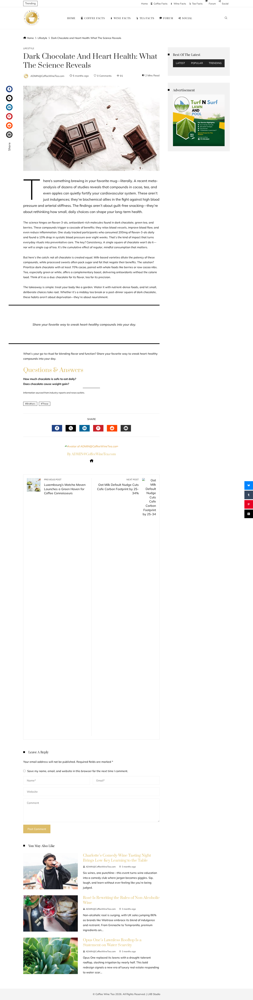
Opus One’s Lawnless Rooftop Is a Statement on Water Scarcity (112, 943)
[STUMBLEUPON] (112, 428)
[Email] (9, 134)
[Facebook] (9, 89)
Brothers (31, 403)
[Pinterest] (9, 116)
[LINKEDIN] (84, 428)
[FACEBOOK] (57, 428)
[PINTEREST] (98, 428)
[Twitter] (9, 98)
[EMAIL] (126, 428)
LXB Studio (154, 994)
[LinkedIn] (9, 107)
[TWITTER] (71, 428)
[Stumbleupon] (9, 125)
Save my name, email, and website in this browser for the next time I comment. (77, 771)
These (45, 403)
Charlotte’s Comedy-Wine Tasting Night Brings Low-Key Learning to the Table (117, 858)
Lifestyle (28, 48)
